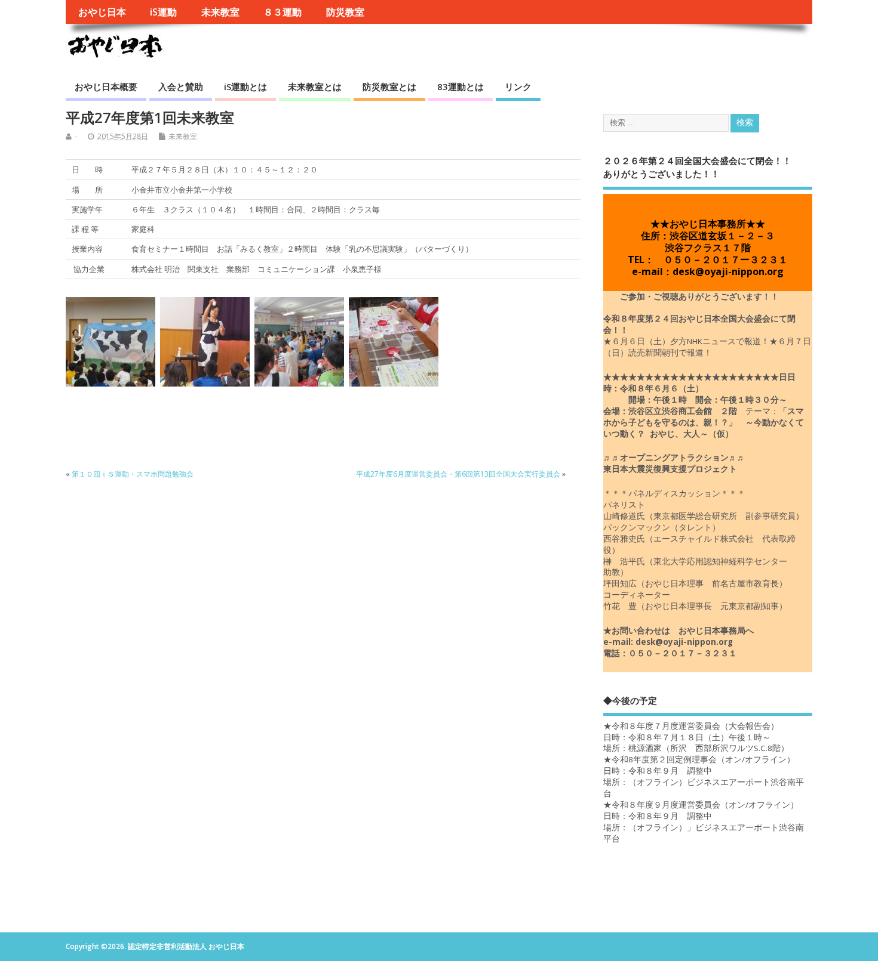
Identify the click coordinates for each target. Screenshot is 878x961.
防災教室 (345, 11)
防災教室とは (389, 86)
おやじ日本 (102, 11)
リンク (518, 86)
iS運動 (163, 11)
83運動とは (460, 86)
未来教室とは (315, 86)
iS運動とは (245, 86)
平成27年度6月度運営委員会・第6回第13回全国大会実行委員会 (458, 474)
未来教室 (220, 11)
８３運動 (282, 11)
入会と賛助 (180, 86)
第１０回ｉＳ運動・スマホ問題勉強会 (133, 474)
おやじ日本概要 (106, 86)
